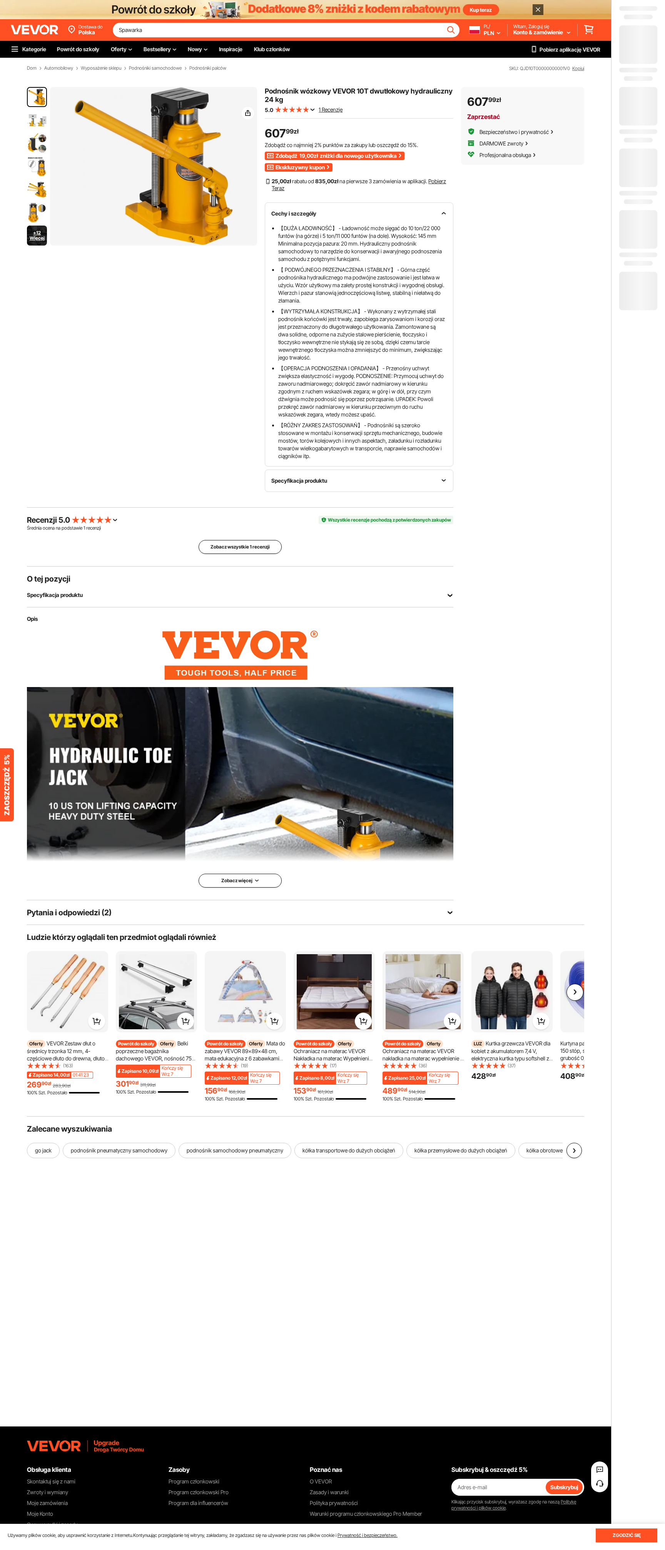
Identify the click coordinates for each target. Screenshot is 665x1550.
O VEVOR (321, 1481)
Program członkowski (194, 1481)
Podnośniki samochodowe (155, 68)
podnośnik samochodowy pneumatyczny (235, 1150)
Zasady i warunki (329, 1492)
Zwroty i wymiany (47, 1492)
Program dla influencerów (198, 1503)
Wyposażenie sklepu (101, 68)
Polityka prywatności (334, 1503)
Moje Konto (40, 1513)
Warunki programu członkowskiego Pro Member (366, 1513)
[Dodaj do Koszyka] (96, 1021)
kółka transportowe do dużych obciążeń (348, 1150)
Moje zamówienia (47, 1503)
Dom (32, 68)
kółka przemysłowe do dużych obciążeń (460, 1150)
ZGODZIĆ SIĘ (627, 1535)
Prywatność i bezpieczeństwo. (368, 1535)
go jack (43, 1150)
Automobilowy (58, 68)
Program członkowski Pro (199, 1492)
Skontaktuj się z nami (51, 1481)
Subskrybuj (564, 1487)
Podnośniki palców (207, 68)
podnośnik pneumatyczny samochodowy (119, 1150)
